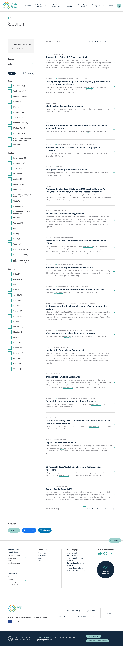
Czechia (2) (17, 295)
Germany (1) (18, 337)
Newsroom (27, 6)
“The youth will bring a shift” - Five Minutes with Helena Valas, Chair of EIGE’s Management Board (78, 421)
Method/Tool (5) (19, 128)
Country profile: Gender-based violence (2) (22, 139)
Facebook (108, 553)
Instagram (112, 553)
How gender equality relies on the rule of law (66, 170)
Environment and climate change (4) (22, 212)
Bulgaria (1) (17, 369)
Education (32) (19, 163)
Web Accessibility (73, 611)
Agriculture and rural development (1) (21, 261)
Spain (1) (16, 306)
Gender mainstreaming (55, 5)
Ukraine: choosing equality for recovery (64, 106)
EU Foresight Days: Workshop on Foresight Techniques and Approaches (74, 468)
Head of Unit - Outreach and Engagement (65, 214)
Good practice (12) (20, 123)
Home (12, 18)
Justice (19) (18, 179)
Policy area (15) (19, 112)
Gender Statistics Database (98, 5)
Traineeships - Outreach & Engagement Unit (66, 57)
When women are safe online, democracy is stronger (70, 333)
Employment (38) (20, 158)
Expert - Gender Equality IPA (59, 489)
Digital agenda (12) (20, 184)
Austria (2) (17, 300)
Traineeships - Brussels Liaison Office (63, 377)
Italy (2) (16, 290)
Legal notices (90, 611)
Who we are (42, 553)
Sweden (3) (17, 279)
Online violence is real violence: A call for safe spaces (71, 401)
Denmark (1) (18, 353)
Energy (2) (17, 239)
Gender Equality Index (83, 5)
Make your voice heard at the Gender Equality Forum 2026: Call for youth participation (76, 126)
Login (93, 616)
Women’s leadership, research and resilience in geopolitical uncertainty (74, 148)
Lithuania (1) (18, 327)
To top (108, 613)
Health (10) (17, 190)
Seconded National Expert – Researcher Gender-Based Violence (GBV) (76, 241)
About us (110, 6)
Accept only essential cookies (97, 641)
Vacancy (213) (19, 86)
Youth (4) (16, 201)
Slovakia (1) (18, 311)
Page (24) (17, 107)
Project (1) (17, 145)
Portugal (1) (17, 316)
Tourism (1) (17, 244)
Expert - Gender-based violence (61, 443)
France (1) (17, 343)
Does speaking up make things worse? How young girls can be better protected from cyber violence (78, 82)
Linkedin (99, 553)
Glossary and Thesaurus (76, 570)
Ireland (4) (17, 274)
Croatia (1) (17, 364)
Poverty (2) (17, 234)
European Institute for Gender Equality (10, 6)
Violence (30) (18, 168)
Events (40, 560)
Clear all (30, 73)
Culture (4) (17, 218)
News (40, 558)
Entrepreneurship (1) (21, 255)
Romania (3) (18, 285)
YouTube (103, 553)
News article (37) (20, 96)
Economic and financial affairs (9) (22, 196)
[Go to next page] (110, 41)
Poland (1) (17, 321)
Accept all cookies (93, 636)
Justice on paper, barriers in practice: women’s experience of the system (76, 307)
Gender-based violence (69, 5)
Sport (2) (16, 228)
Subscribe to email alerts (13, 551)
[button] (14, 530)
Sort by (11, 59)
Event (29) (17, 102)
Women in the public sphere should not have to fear (69, 267)
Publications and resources (40, 5)
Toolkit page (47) (19, 91)
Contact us (12, 574)
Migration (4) (18, 206)
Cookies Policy (80, 616)
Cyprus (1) (17, 358)
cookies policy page (45, 637)
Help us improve (105, 572)
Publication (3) (19, 133)
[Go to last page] (113, 41)
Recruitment (42, 555)
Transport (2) (18, 223)
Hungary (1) (18, 332)
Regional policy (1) (20, 249)
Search (119, 6)
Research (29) (19, 174)
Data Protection (64, 616)
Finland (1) (17, 348)
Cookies (116, 540)
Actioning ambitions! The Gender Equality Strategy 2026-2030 (75, 289)
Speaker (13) (18, 117)
